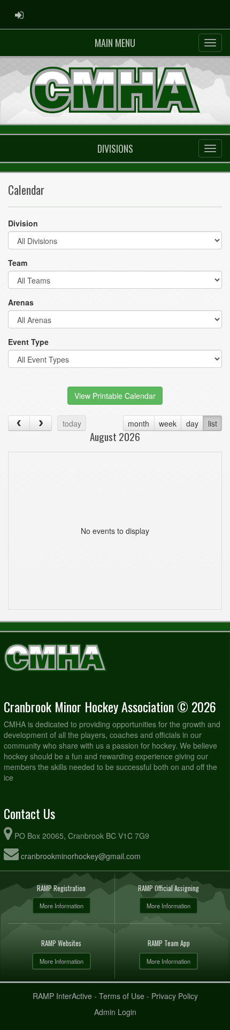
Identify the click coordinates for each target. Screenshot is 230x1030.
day (192, 423)
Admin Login (115, 1012)
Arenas (21, 302)
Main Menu (115, 43)
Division (23, 223)
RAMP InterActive (62, 995)
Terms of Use (121, 995)
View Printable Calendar (115, 395)
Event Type (28, 341)
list (212, 423)
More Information (61, 905)
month (138, 423)
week (168, 423)
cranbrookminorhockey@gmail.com (81, 856)
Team (17, 262)
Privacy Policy (174, 995)
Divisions (115, 148)
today (72, 423)
